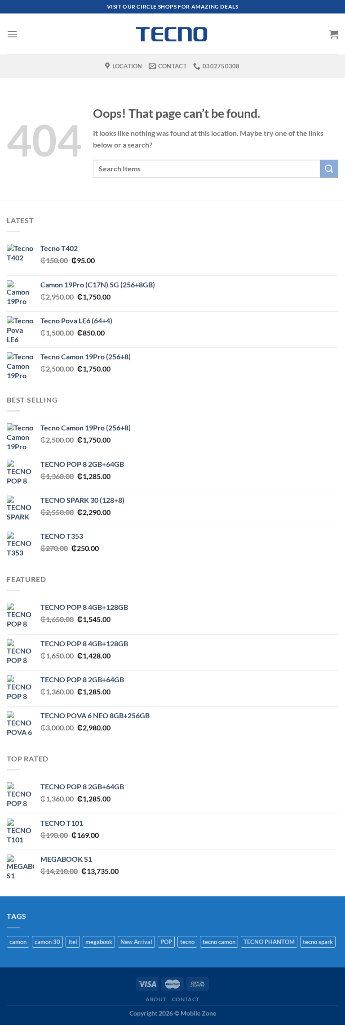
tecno (187, 941)
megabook (98, 941)
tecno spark (318, 941)
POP (166, 941)
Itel (72, 941)
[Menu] (12, 34)
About (156, 999)
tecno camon (219, 941)
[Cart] (333, 34)
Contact (185, 999)
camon (18, 941)
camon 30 (47, 941)
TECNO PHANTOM (269, 941)
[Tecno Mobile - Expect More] (172, 34)
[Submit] (329, 168)
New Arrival (136, 941)
